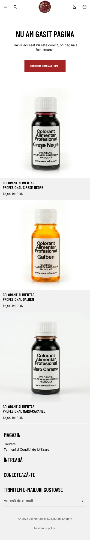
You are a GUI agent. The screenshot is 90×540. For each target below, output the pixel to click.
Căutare (10, 444)
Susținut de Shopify (59, 518)
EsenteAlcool (37, 518)
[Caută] (15, 7)
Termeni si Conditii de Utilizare (26, 449)
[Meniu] (5, 7)
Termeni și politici (45, 528)
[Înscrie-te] (81, 501)
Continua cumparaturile (45, 66)
